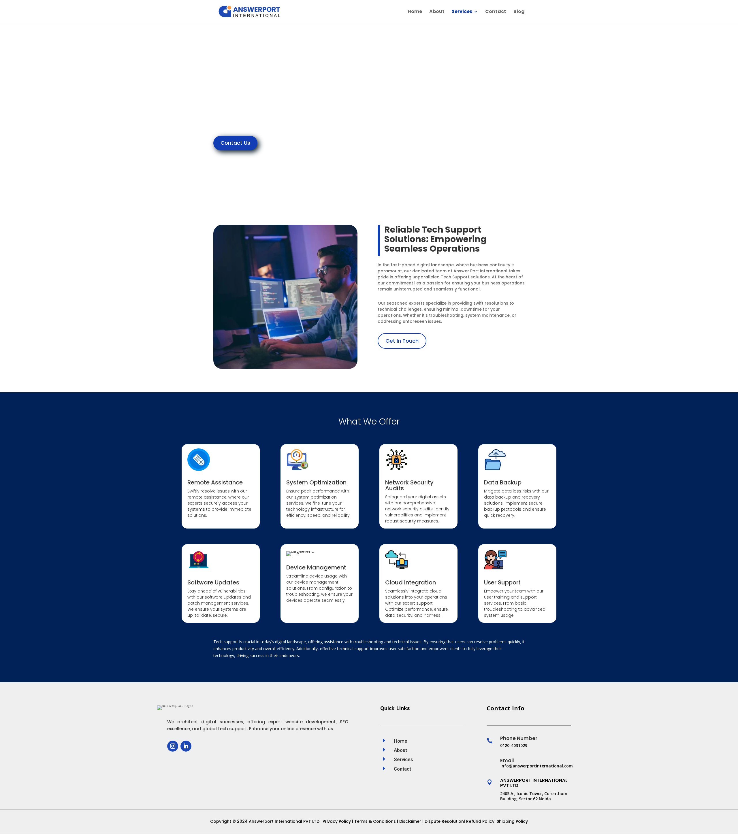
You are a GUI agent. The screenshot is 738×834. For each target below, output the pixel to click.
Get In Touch (402, 340)
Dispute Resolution (444, 821)
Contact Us (235, 142)
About (437, 12)
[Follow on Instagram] (172, 746)
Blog (519, 12)
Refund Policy (480, 821)
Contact (495, 12)
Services (462, 12)
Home (415, 12)
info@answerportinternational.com (536, 766)
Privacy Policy (336, 821)
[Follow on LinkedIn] (185, 746)
